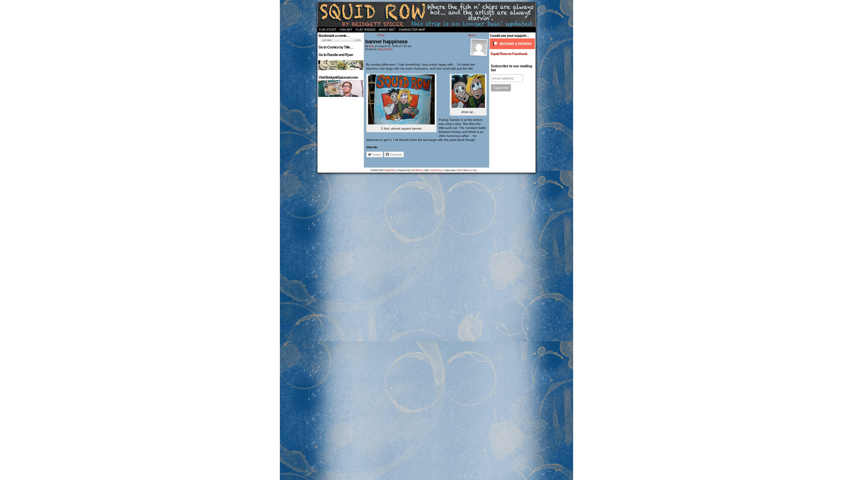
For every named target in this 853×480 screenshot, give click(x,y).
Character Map (412, 29)
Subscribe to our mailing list (511, 68)
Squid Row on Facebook (508, 54)
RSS (459, 170)
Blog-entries (385, 49)
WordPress (417, 170)
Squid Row (426, 14)
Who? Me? (387, 29)
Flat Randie (366, 29)
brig (371, 46)
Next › (472, 35)
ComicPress (435, 170)
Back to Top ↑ (471, 170)
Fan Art (346, 29)
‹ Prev (380, 35)
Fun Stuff (328, 29)
